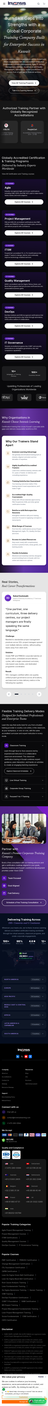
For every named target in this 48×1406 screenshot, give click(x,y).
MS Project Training (10, 1305)
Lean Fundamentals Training (13, 1286)
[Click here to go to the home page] (17, 4)
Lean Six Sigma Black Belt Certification (17, 1279)
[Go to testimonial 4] (28, 694)
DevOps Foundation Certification (15, 1298)
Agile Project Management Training (16, 1230)
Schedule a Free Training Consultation (22, 902)
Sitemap (4, 1084)
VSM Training (7, 1294)
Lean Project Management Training (16, 1313)
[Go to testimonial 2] (21, 694)
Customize (23, 1397)
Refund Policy (6, 1100)
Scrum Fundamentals (10, 1316)
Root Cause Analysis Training (14, 1283)
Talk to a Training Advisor (22, 90)
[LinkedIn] (17, 1056)
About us (5, 1073)
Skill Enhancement (31, 1084)
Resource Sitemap (8, 1087)
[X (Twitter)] (22, 1056)
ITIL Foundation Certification (13, 1268)
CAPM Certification (9, 1271)
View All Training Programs (23, 83)
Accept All (23, 1402)
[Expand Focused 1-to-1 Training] (24, 797)
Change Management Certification (16, 1264)
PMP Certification (9, 1260)
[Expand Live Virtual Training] (24, 780)
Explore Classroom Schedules (17, 771)
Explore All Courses (22, 202)
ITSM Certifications (10, 1238)
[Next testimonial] (39, 694)
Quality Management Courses (14, 1241)
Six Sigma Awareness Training (14, 1290)
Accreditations (6, 1077)
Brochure (28, 1080)
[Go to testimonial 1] (16, 694)
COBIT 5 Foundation (10, 1301)
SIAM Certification (28, 1301)
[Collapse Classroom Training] (24, 745)
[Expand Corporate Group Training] (24, 788)
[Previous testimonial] (9, 694)
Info (26, 1077)
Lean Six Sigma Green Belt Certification (18, 1275)
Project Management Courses (14, 1234)
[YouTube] (26, 1056)
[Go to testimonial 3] (25, 694)
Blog (26, 1073)
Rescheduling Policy (8, 1097)
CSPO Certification (9, 1320)
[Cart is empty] (44, 4)
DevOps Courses (8, 1245)
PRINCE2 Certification (28, 1260)
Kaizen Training (36, 1290)
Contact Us (5, 1080)
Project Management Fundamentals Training (20, 1309)
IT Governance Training (28, 1245)
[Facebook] (30, 1056)
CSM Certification (29, 1316)
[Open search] (38, 4)
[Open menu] (4, 3)
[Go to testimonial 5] (32, 694)
